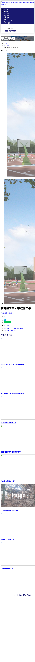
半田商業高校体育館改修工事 (11, 452)
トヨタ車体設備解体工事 (9, 510)
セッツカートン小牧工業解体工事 (12, 364)
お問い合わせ (8, 23)
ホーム (6, 9)
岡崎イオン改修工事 (8, 539)
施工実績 (6, 13)
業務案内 (6, 11)
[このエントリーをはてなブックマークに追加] (5, 320)
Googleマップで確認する (8, 645)
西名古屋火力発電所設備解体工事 (12, 393)
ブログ (6, 19)
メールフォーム (6, 34)
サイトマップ (8, 21)
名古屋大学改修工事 (8, 481)
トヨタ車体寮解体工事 (8, 423)
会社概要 (6, 17)
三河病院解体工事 (7, 568)
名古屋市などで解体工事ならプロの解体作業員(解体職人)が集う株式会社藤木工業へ (17, 633)
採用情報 (6, 15)
